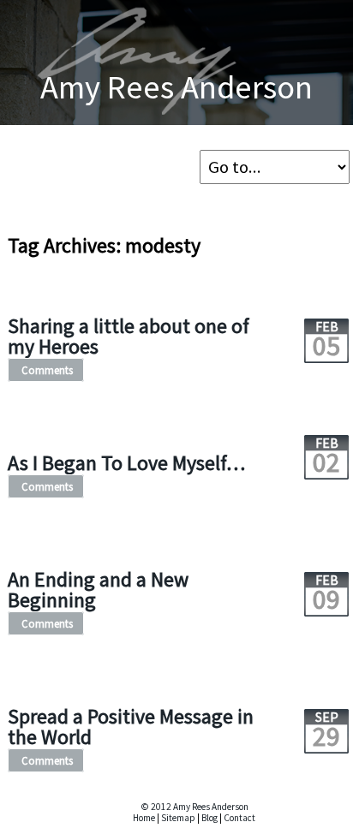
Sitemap (178, 818)
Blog (209, 818)
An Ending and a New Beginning (98, 589)
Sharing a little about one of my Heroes (128, 336)
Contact (239, 818)
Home (144, 818)
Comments (47, 370)
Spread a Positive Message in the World (131, 726)
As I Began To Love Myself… (126, 463)
